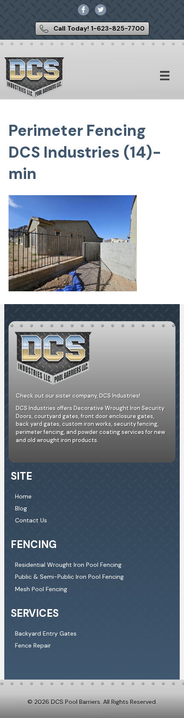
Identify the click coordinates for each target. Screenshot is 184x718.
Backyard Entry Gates (46, 633)
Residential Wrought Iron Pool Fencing (68, 565)
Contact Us (31, 520)
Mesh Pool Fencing (41, 589)
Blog (21, 508)
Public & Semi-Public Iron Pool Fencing (69, 576)
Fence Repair (33, 645)
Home (23, 496)
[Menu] (164, 75)
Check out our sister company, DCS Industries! (78, 395)
